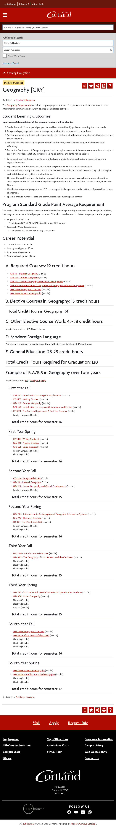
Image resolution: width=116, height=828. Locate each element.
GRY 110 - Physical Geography (24, 273)
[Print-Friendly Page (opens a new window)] (103, 86)
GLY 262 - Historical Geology (27, 517)
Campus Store (11, 752)
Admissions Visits (58, 745)
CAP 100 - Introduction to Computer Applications (37, 395)
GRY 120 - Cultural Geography (24, 277)
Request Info (78, 723)
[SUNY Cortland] (58, 781)
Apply (54, 723)
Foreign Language (38, 380)
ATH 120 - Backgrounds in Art (27, 478)
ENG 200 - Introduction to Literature (30, 553)
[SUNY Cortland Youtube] (76, 813)
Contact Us (92, 758)
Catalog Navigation (18, 73)
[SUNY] (34, 809)
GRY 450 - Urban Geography (26, 596)
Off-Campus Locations (17, 745)
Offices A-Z (24, 4)
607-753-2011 (60, 793)
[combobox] (58, 27)
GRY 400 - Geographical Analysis (25, 289)
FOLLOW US (79, 806)
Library (7, 758)
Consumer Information (99, 739)
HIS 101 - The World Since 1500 (27, 521)
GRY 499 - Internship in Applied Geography (34, 674)
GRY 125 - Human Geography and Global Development (36, 281)
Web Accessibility (96, 752)
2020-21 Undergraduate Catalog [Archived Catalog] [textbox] (26, 27)
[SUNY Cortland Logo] (59, 15)
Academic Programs (25, 99)
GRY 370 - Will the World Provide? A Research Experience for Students (47, 592)
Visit (36, 723)
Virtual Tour (54, 752)
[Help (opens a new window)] (110, 86)
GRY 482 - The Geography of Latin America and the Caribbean (43, 557)
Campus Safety (94, 745)
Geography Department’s (19, 105)
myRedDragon (10, 4)
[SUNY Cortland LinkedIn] (83, 813)
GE (26, 380)
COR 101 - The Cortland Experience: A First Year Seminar (40, 411)
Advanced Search (11, 63)
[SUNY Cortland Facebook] (69, 813)
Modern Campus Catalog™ (83, 823)
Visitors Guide (38, 4)
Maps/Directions (57, 739)
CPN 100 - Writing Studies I (26, 399)
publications (29, 823)
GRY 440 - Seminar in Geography (26, 293)
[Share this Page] (97, 85)
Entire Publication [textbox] (11, 43)
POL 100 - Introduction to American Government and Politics (42, 407)
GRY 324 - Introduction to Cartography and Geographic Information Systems (47, 285)
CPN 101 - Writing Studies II (26, 438)
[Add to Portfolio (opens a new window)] (90, 86)
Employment (11, 739)
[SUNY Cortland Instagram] (90, 813)
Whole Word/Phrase (16, 56)
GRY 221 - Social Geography (26, 446)
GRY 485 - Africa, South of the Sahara (31, 635)
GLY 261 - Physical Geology (26, 442)
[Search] (111, 50)
